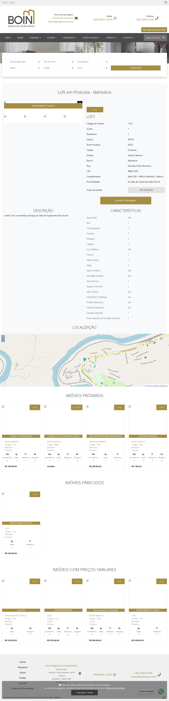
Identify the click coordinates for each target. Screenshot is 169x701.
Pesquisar (135, 67)
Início (8, 37)
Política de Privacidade (115, 688)
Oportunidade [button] (90, 37)
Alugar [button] (51, 37)
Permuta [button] (110, 37)
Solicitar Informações (125, 200)
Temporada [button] (69, 37)
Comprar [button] (34, 37)
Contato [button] (128, 37)
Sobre (20, 37)
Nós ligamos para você (154, 29)
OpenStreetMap (152, 386)
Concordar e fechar (84, 692)
